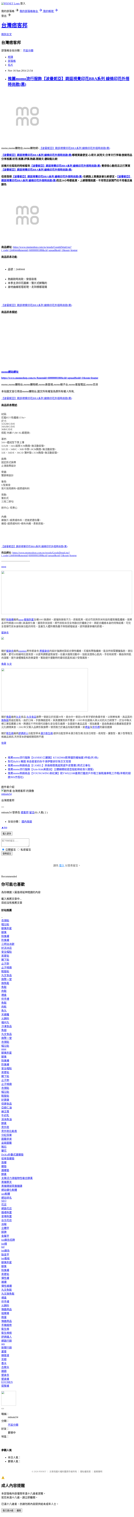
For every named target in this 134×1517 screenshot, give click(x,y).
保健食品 (6, 1103)
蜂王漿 (5, 1111)
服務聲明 (98, 1471)
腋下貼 (5, 959)
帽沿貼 (5, 924)
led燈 (4, 1243)
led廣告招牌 (8, 1239)
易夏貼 (5, 955)
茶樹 (4, 1359)
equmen (22, 651)
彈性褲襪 (6, 1286)
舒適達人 (23, 733)
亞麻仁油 (6, 1107)
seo (3, 1343)
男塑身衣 (44, 651)
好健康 (5, 1099)
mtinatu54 (6, 794)
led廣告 (5, 1250)
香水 (4, 1363)
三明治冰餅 (7, 944)
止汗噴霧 (6, 967)
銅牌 (4, 1232)
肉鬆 (4, 991)
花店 (4, 1204)
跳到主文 (6, 34)
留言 (31, 812)
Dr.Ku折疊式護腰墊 (12, 1154)
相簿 (10, 57)
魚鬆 (3, 664)
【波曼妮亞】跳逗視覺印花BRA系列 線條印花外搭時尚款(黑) (74, 148)
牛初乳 (5, 1115)
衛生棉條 (6, 1333)
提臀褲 (5, 1385)
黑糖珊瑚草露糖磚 (11, 1186)
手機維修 (6, 1325)
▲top (4, 827)
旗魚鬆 (5, 720)
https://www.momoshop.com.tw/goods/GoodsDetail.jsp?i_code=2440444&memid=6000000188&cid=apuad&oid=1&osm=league (39, 554)
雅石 (4, 1146)
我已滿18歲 (8, 1510)
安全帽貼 (6, 951)
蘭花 (4, 1150)
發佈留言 (7, 853)
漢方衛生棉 (47, 733)
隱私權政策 (85, 1471)
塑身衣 (5, 632)
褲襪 (4, 1282)
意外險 (5, 1127)
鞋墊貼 (5, 971)
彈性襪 (5, 1278)
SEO (3, 1200)
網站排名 (6, 1197)
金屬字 (5, 1236)
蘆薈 (4, 1351)
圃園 (4, 1371)
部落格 (12, 61)
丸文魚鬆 (6, 1289)
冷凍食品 (6, 1026)
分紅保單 (6, 1135)
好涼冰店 (6, 948)
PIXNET (42, 1471)
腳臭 (4, 932)
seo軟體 (5, 1193)
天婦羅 (5, 1014)
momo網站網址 (10, 371)
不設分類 (28, 50)
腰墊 (4, 1166)
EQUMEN (7, 1382)
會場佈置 (6, 1216)
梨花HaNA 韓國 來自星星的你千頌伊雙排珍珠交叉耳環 (39, 761)
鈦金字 (5, 1254)
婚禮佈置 (6, 1212)
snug (3, 566)
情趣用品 (6, 1309)
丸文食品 (31, 717)
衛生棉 (10, 733)
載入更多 (7, 833)
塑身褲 (5, 1379)
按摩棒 (5, 1313)
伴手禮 (96, 727)
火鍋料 (5, 1018)
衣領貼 (5, 920)
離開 (19, 1510)
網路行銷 (6, 1340)
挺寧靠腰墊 (7, 1158)
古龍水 (5, 1367)
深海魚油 (6, 1119)
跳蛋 (4, 1317)
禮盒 (87, 727)
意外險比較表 (9, 1131)
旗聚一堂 (6, 979)
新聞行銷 (6, 1347)
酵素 (4, 1123)
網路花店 (6, 1208)
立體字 (5, 1228)
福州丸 (5, 1022)
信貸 (3, 743)
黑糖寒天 (6, 1182)
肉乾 (4, 1006)
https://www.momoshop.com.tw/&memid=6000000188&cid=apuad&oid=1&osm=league (49, 377)
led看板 (5, 1258)
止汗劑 (5, 963)
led (2, 1247)
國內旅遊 (27, 821)
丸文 (9, 664)
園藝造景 (6, 1139)
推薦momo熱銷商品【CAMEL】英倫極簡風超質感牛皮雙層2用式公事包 (49, 765)
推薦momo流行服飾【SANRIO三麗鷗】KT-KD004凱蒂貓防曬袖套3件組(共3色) (53, 757)
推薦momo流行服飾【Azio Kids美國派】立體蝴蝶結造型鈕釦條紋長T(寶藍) (51, 769)
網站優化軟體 (9, 1190)
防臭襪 (5, 940)
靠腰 (4, 1162)
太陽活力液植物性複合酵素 (17, 1178)
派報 (4, 1224)
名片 (10, 65)
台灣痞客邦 (14, 25)
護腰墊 (5, 1170)
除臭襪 (10, 619)
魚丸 (4, 1010)
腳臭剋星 (29, 619)
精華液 (5, 1355)
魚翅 (4, 1030)
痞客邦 (25, 812)
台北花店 (6, 1220)
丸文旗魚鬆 (7, 1293)
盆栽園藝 (6, 1143)
